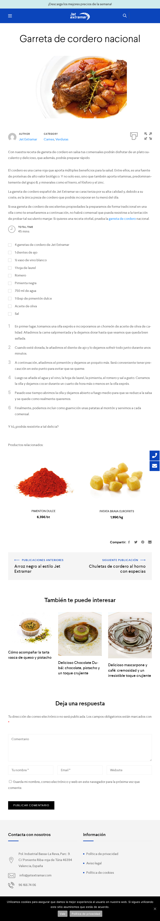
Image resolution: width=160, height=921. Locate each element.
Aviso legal (94, 863)
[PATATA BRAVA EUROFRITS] (116, 479)
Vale (62, 913)
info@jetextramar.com (35, 875)
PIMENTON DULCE (43, 511)
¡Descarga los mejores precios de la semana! (80, 4)
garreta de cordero (122, 218)
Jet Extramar (28, 139)
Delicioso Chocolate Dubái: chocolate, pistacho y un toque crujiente (79, 667)
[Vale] (155, 909)
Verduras (61, 139)
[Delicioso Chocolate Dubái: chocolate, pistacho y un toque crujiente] (80, 634)
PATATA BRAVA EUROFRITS (117, 511)
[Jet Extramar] (80, 16)
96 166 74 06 (27, 885)
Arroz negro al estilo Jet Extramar (31, 555)
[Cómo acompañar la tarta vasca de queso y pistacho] (30, 629)
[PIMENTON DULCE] (43, 479)
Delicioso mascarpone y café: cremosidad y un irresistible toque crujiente (129, 670)
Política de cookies (100, 872)
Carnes (49, 139)
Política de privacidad (102, 854)
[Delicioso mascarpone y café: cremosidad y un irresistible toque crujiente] (130, 635)
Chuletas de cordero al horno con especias (121, 555)
